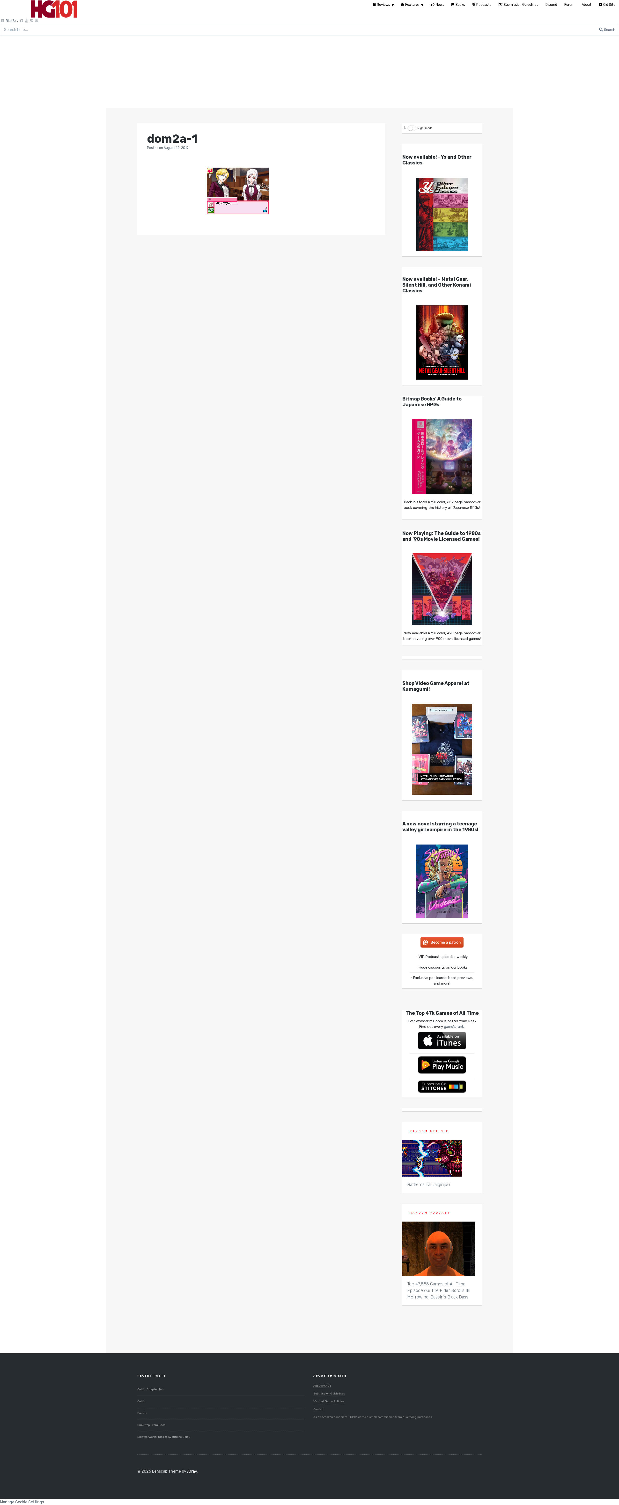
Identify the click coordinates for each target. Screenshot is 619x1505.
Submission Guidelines (329, 1393)
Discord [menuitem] (551, 5)
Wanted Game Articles (329, 1401)
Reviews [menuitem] (383, 5)
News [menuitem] (440, 5)
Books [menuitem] (460, 5)
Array (192, 1471)
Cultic (141, 1401)
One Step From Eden (151, 1425)
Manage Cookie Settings (22, 1502)
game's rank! (454, 1026)
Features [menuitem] (412, 5)
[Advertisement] (309, 72)
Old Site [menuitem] (609, 5)
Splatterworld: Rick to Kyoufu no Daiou (163, 1436)
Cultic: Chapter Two (150, 1389)
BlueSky (12, 21)
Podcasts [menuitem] (483, 5)
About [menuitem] (586, 5)
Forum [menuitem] (569, 5)
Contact (318, 1409)
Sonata (142, 1413)
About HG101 (322, 1385)
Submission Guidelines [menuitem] (521, 5)
